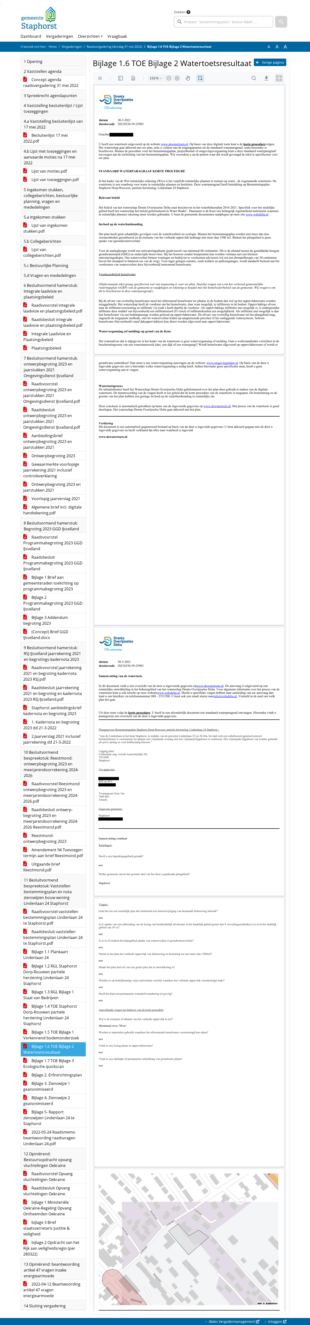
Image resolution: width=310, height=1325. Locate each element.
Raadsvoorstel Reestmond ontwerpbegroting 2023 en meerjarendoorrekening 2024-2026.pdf (51, 792)
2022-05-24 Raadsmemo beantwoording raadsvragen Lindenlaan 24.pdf (49, 1137)
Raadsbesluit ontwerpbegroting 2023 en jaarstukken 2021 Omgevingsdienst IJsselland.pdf (51, 418)
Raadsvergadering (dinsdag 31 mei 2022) (114, 47)
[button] (281, 22)
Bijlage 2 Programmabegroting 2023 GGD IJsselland (53, 603)
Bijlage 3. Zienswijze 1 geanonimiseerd (46, 1086)
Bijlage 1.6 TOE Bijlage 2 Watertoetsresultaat (48, 1049)
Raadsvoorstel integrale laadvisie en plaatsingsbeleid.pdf (52, 308)
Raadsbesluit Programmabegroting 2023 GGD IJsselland (53, 563)
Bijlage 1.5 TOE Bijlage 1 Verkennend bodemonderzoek (51, 1035)
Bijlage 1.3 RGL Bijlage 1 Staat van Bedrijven (48, 994)
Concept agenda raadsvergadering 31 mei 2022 (50, 82)
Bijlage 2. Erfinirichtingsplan (56, 1075)
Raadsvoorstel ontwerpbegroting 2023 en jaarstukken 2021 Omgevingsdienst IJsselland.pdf (51, 392)
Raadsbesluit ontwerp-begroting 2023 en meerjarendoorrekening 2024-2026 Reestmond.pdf (50, 818)
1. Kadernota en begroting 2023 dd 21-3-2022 (51, 725)
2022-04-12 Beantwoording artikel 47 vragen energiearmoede (51, 1289)
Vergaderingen (59, 36)
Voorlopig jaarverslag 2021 (55, 498)
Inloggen (275, 1321)
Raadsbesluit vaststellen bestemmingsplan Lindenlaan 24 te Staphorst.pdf (53, 937)
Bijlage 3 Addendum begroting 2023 (45, 620)
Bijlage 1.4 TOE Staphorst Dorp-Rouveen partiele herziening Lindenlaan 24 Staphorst (50, 1015)
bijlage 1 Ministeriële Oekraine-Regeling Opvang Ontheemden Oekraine (47, 1208)
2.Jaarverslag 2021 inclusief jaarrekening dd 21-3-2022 (51, 739)
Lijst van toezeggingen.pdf (55, 179)
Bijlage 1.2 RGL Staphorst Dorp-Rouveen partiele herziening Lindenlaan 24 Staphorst (50, 974)
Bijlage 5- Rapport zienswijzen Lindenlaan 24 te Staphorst (49, 1117)
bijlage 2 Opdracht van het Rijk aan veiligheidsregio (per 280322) (51, 1248)
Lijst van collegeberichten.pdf (42, 252)
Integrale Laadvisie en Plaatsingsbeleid (47, 336)
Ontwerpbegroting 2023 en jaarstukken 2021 (52, 487)
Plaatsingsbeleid (46, 348)
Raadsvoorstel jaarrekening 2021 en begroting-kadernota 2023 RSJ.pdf (52, 673)
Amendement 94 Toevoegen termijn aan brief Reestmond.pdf (53, 852)
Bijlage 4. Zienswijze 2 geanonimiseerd (46, 1100)
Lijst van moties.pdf (49, 171)
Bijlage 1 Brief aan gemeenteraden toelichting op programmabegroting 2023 (51, 583)
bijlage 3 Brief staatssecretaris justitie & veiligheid (46, 1228)
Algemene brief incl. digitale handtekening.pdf (52, 510)
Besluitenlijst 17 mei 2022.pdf (45, 138)
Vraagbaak (117, 36)
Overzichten (89, 36)
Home (53, 47)
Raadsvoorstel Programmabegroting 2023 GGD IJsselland (53, 542)
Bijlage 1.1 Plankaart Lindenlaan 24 (45, 954)
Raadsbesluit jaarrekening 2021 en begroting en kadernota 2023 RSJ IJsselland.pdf (52, 693)
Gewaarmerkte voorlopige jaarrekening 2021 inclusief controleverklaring (51, 470)
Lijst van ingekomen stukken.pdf (45, 228)
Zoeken (180, 12)
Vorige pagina (272, 62)
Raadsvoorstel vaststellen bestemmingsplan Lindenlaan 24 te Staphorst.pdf (53, 917)
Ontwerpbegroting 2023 (53, 455)
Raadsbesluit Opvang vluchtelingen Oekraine (46, 1190)
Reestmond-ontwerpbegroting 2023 (44, 838)
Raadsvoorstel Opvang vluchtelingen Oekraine (48, 1176)
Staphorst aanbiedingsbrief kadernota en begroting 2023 (52, 710)
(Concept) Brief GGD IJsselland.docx (45, 634)
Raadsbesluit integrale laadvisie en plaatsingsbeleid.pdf (52, 322)
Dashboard (31, 36)
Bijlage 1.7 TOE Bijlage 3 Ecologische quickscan (48, 1063)
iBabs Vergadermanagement (232, 1321)
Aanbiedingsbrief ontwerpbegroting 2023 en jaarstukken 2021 (47, 441)
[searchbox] (223, 22)
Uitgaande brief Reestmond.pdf (41, 867)
